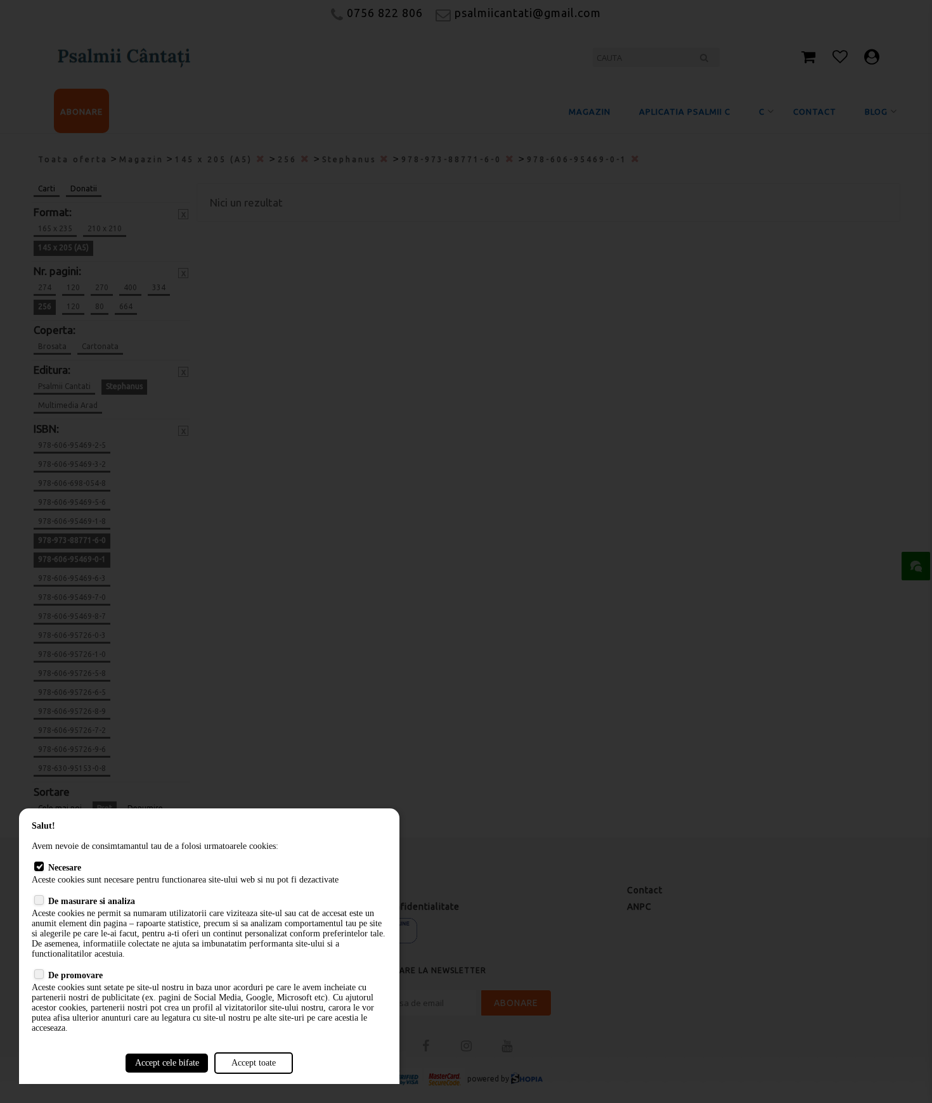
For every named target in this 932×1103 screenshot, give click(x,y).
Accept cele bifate (167, 1063)
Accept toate (253, 1063)
